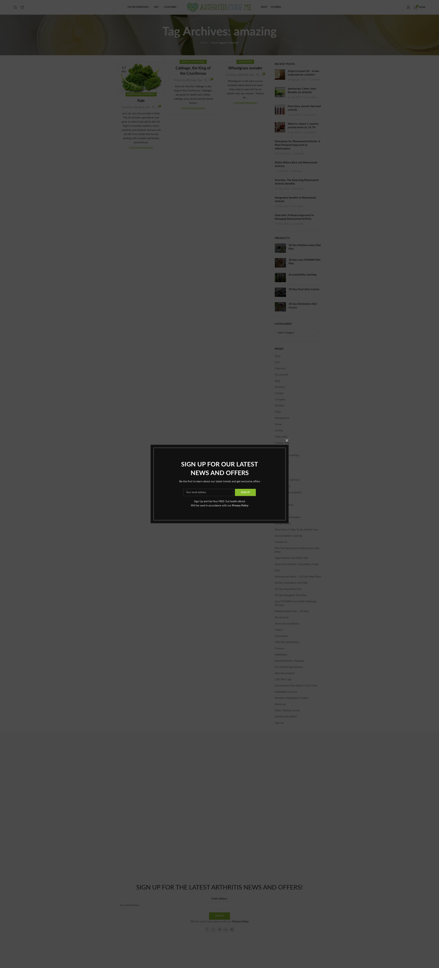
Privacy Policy (240, 505)
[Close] (287, 440)
